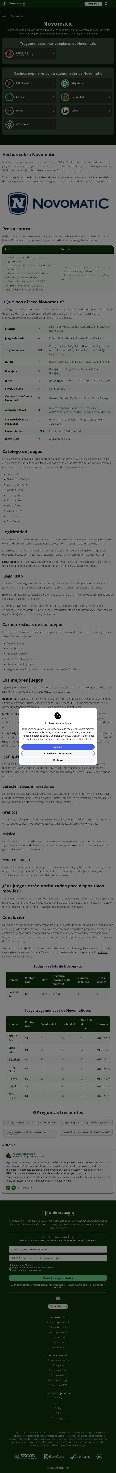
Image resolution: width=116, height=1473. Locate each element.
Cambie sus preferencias (58, 753)
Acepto (58, 747)
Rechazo (58, 760)
